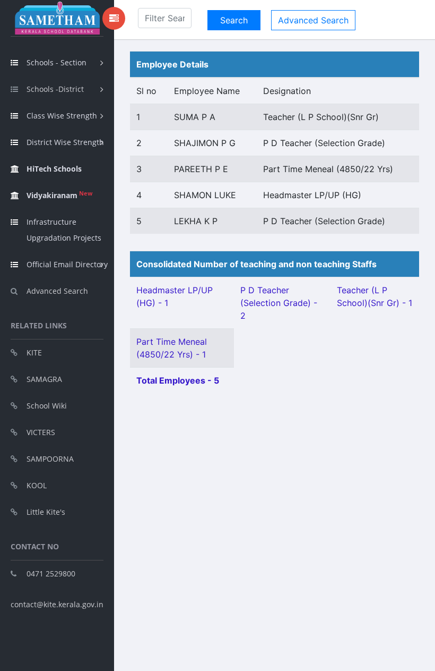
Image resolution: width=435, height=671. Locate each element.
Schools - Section (56, 62)
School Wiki (47, 406)
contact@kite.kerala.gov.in (57, 604)
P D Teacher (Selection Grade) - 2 (278, 303)
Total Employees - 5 (177, 380)
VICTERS (41, 432)
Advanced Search (57, 291)
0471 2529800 (51, 573)
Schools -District (55, 89)
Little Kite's (46, 512)
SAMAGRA (44, 379)
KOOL (37, 485)
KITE (34, 352)
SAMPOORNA (50, 459)
